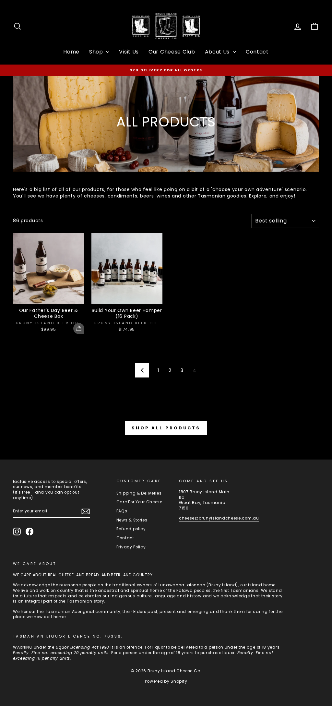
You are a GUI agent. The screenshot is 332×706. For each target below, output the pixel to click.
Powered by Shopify (166, 681)
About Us (218, 51)
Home (71, 51)
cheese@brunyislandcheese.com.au (219, 518)
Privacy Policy (131, 547)
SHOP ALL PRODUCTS (166, 428)
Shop (97, 51)
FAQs (121, 511)
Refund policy (131, 529)
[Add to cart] (78, 328)
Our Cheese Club (171, 51)
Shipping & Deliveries (139, 493)
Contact (257, 51)
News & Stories (132, 520)
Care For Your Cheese (139, 502)
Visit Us (129, 51)
